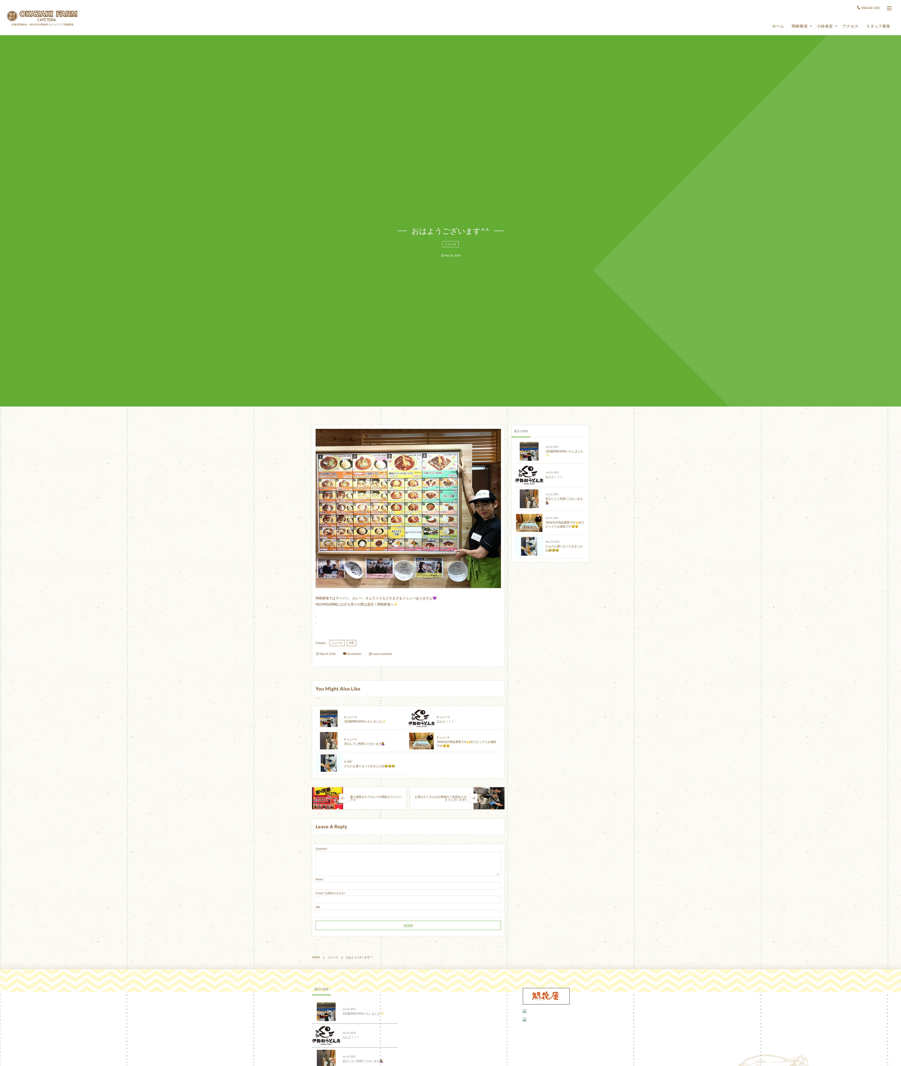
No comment (354, 653)
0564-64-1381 (870, 8)
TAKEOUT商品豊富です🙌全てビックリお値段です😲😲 (565, 524)
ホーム (778, 26)
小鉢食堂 (825, 26)
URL (318, 907)
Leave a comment (382, 653)
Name (319, 879)
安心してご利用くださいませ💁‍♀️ (364, 743)
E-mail (319, 893)
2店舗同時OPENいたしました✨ (365, 721)
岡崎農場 (800, 26)
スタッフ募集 (878, 26)
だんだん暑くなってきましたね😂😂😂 (369, 766)
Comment (321, 848)
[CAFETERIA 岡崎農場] (42, 16)
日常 (351, 642)
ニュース (450, 244)
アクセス (850, 26)
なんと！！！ (445, 721)
